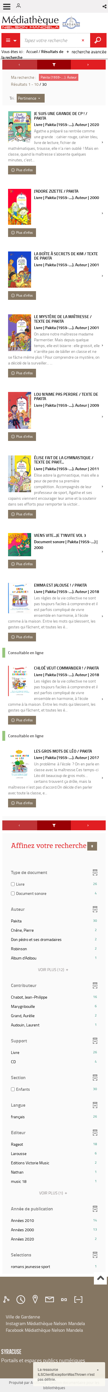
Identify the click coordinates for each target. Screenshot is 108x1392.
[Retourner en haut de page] (92, 846)
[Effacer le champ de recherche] (83, 40)
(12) (51, 969)
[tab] (7, 1299)
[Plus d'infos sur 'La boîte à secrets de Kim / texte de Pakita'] (19, 269)
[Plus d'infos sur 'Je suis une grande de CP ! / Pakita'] (19, 127)
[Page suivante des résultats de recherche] (88, 65)
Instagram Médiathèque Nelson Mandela (45, 1323)
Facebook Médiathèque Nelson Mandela (44, 1330)
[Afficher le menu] (7, 6)
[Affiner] (54, 65)
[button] (105, 6)
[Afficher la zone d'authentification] (19, 6)
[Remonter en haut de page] (100, 1278)
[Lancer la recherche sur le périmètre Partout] (98, 40)
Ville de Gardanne (23, 1316)
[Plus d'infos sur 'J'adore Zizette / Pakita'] (19, 207)
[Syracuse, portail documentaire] (41, 22)
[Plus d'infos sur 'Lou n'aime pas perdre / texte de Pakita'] (19, 410)
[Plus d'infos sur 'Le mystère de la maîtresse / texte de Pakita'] (19, 332)
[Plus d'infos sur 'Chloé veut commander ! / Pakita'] (19, 681)
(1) (51, 1193)
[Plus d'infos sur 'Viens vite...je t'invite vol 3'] (19, 544)
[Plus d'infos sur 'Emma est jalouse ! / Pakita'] (19, 598)
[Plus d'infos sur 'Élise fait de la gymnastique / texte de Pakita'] (19, 473)
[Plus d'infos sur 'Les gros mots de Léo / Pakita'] (19, 764)
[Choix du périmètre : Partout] (10, 40)
